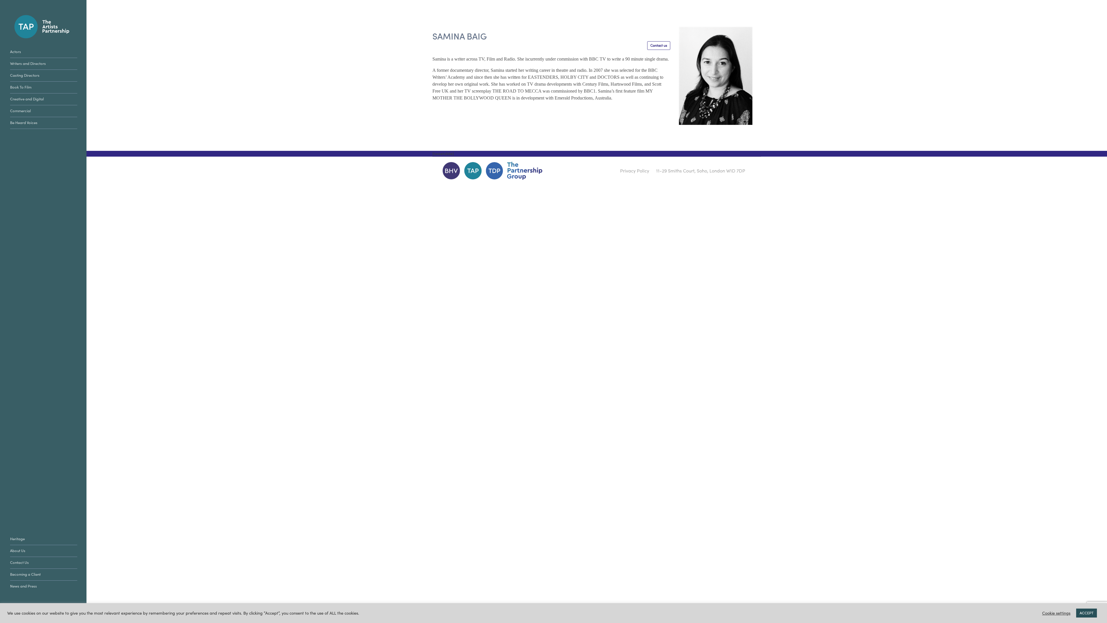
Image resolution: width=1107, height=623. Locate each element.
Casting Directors (24, 75)
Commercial (20, 110)
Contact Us (19, 562)
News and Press (23, 586)
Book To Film (20, 87)
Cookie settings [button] (1056, 613)
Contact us (658, 45)
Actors (15, 51)
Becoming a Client (25, 574)
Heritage (17, 538)
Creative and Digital (27, 99)
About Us (17, 550)
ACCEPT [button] (1086, 613)
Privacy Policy (634, 171)
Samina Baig (459, 36)
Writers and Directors (28, 63)
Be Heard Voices (23, 122)
